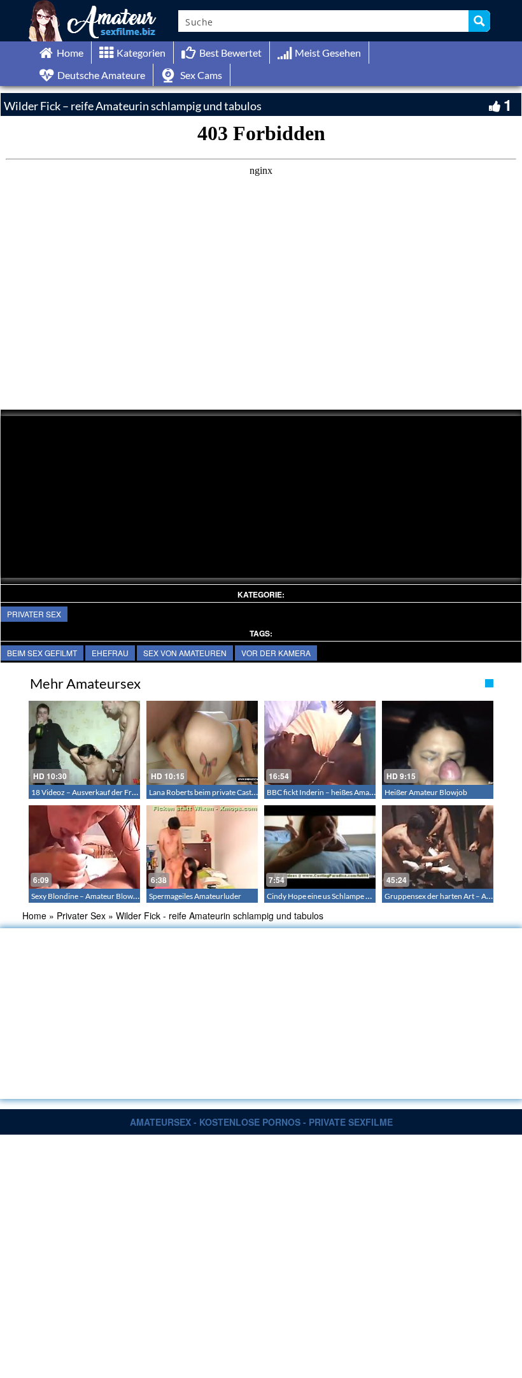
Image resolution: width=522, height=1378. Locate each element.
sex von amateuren (185, 652)
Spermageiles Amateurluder (195, 896)
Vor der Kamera (276, 652)
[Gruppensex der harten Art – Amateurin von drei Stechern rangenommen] (437, 847)
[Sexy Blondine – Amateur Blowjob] (84, 847)
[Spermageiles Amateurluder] (202, 847)
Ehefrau (110, 652)
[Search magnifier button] (479, 21)
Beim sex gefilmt (42, 652)
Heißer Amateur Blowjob (425, 792)
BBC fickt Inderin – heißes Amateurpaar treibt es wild (354, 792)
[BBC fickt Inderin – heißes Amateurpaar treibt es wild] (320, 742)
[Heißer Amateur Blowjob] (437, 742)
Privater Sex (34, 613)
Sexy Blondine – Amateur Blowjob (87, 896)
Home (34, 915)
